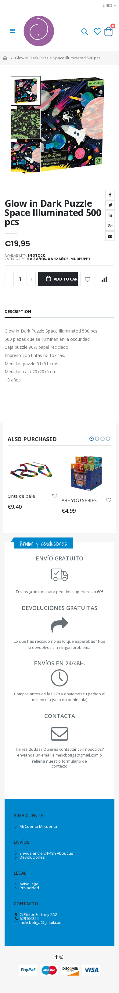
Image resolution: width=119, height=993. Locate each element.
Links (107, 5)
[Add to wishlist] (87, 279)
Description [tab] (18, 311)
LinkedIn (110, 215)
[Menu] (12, 31)
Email (110, 236)
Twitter (110, 205)
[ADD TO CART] (47, 464)
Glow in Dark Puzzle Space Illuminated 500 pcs (53, 212)
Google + (110, 226)
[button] (91, 438)
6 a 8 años (36, 258)
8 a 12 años (58, 258)
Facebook (110, 194)
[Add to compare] (104, 279)
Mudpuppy (80, 258)
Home (5, 58)
